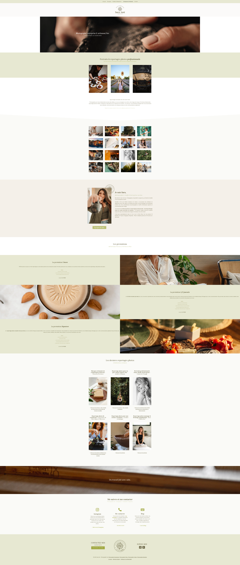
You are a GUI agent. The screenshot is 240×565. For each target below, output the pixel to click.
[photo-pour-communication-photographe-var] (128, 147)
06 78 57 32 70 (120, 525)
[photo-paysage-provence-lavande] (128, 135)
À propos (109, 1)
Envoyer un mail (98, 548)
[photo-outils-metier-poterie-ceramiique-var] (96, 171)
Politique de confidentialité (126, 559)
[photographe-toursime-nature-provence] (128, 171)
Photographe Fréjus (124, 557)
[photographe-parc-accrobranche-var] (144, 159)
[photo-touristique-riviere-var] (112, 171)
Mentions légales (116, 559)
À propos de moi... (99, 227)
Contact (136, 1)
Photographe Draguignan (113, 557)
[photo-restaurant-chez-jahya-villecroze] (112, 159)
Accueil (104, 1)
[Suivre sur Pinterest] (143, 547)
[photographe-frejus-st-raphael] (144, 171)
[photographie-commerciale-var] (144, 135)
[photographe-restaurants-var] (112, 135)
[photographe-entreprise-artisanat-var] (96, 135)
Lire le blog (143, 525)
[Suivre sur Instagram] (140, 547)
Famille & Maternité (116, 1)
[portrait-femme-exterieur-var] (144, 147)
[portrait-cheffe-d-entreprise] (128, 159)
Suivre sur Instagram (98, 527)
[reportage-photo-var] (112, 147)
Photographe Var (104, 557)
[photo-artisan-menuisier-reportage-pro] (96, 159)
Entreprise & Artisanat (128, 1)
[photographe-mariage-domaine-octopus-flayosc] (96, 147)
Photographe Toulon (132, 557)
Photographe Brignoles (142, 557)
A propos (110, 559)
